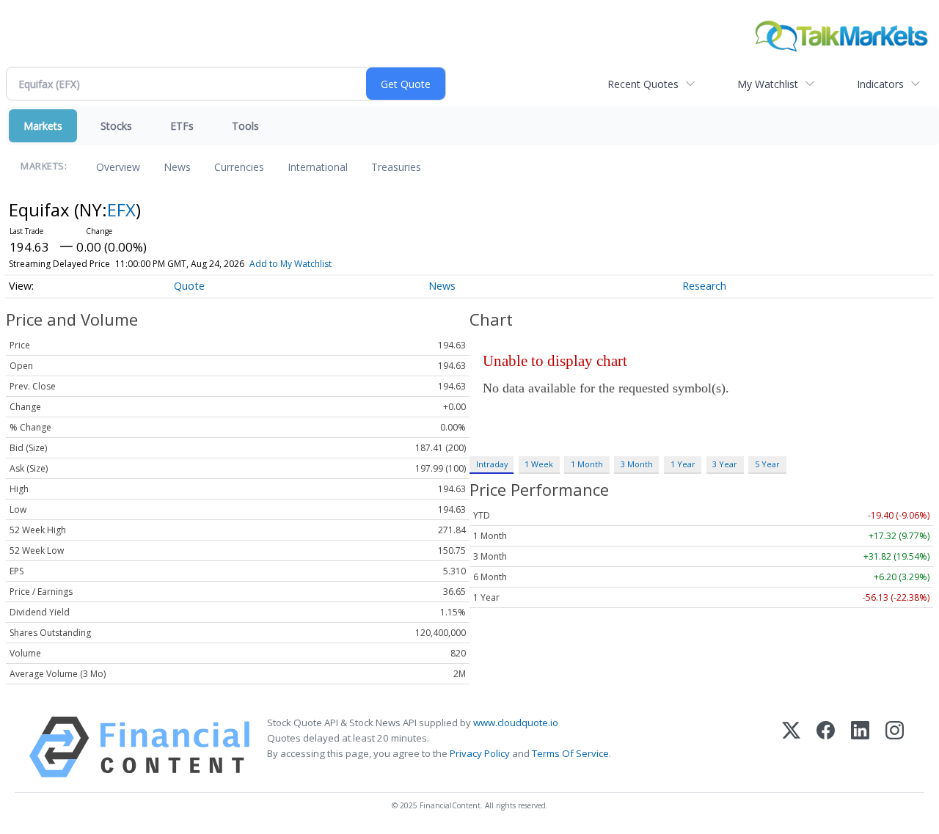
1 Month (587, 463)
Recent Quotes (643, 84)
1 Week (539, 463)
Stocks (116, 126)
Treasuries (396, 167)
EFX (121, 209)
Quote (189, 286)
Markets (42, 126)
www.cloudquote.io (515, 722)
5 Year (767, 463)
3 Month (637, 463)
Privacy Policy (480, 753)
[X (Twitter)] (791, 747)
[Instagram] (895, 747)
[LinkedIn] (860, 747)
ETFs (182, 126)
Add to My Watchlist (290, 263)
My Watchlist (767, 84)
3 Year (724, 463)
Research (704, 286)
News (177, 167)
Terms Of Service (570, 753)
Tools (245, 126)
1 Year (683, 463)
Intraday (492, 463)
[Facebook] (826, 747)
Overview (118, 167)
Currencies (239, 167)
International (318, 167)
